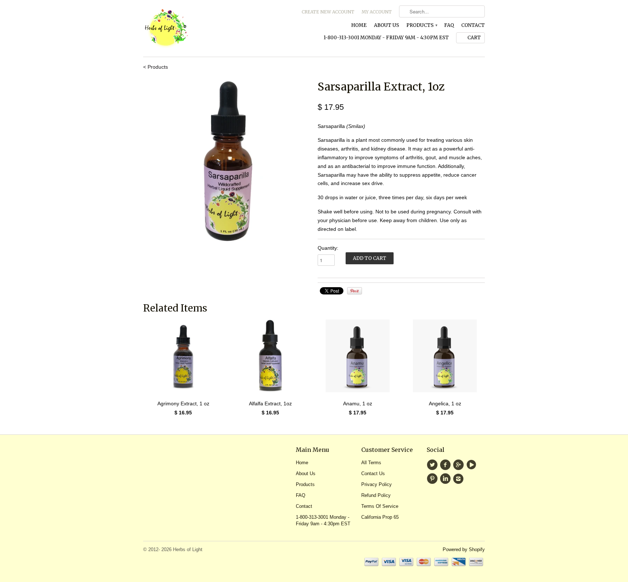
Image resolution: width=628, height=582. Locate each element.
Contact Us (373, 473)
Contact (473, 25)
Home (359, 25)
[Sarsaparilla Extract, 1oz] (226, 162)
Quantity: (328, 248)
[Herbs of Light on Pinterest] (433, 478)
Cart (474, 38)
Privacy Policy (376, 484)
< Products (155, 67)
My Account (377, 12)
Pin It (354, 290)
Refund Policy (376, 495)
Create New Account (328, 12)
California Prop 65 (380, 517)
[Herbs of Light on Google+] (459, 464)
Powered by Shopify (464, 549)
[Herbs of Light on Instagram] (459, 478)
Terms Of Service (379, 506)
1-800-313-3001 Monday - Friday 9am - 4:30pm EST (386, 38)
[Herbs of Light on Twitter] (433, 464)
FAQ (449, 25)
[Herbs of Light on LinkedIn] (446, 478)
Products (421, 25)
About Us (386, 25)
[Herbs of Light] (197, 28)
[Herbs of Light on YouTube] (472, 464)
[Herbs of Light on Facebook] (446, 464)
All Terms (371, 462)
